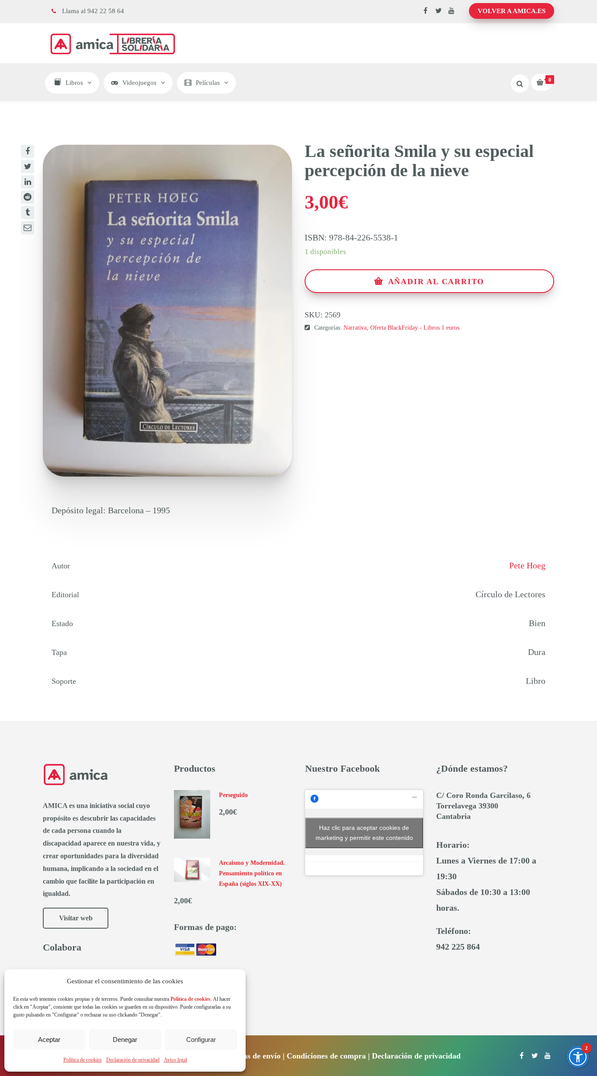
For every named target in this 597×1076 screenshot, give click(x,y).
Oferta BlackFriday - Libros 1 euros (414, 327)
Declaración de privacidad (133, 1060)
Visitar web (76, 918)
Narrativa (355, 327)
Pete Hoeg (527, 565)
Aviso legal (175, 1060)
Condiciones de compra (326, 1056)
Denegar (125, 1039)
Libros (74, 82)
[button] (577, 1056)
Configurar (201, 1039)
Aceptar (49, 1039)
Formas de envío (253, 1056)
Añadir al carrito (436, 281)
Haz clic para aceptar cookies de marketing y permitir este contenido (364, 832)
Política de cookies (82, 1060)
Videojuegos (139, 82)
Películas (208, 82)
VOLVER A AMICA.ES (511, 10)
